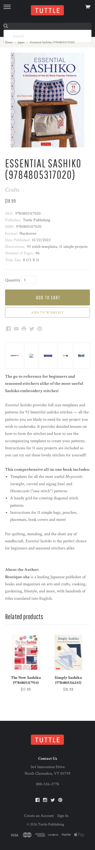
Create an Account (39, 815)
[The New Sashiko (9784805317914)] (26, 652)
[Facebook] (37, 800)
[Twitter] (53, 800)
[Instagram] (45, 800)
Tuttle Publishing (51, 824)
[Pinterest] (60, 800)
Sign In (62, 815)
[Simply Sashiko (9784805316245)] (68, 652)
